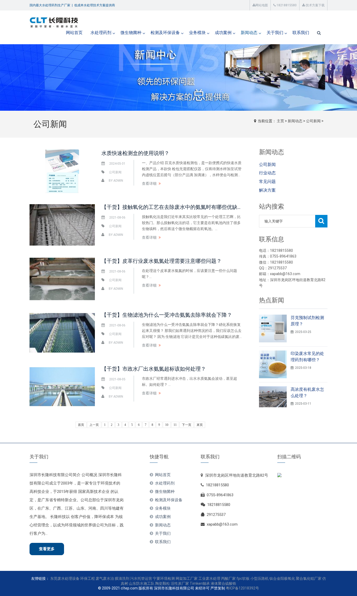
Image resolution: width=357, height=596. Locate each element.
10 (166, 425)
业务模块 (197, 32)
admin (118, 180)
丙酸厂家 (228, 578)
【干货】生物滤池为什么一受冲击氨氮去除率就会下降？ (166, 315)
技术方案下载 (315, 5)
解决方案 (267, 190)
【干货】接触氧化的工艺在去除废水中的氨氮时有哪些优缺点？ (174, 207)
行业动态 (267, 172)
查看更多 (47, 549)
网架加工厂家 (187, 578)
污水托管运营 (141, 578)
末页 (200, 425)
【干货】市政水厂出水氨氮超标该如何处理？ (153, 369)
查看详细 (149, 183)
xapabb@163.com (222, 524)
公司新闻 (313, 121)
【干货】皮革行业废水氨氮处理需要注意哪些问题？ (161, 261)
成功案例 (223, 32)
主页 (280, 121)
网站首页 (74, 32)
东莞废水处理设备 (64, 578)
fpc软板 (243, 578)
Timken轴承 (200, 583)
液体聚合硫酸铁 (223, 583)
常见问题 (267, 181)
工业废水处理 (209, 578)
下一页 (186, 425)
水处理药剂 (100, 32)
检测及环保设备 (165, 32)
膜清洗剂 (122, 578)
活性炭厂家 (180, 583)
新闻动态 (249, 32)
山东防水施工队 (141, 583)
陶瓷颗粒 (162, 583)
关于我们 (275, 32)
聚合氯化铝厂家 (308, 578)
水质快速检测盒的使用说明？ (135, 153)
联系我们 (300, 32)
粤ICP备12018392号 (242, 588)
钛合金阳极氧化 (282, 578)
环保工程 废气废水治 (97, 578)
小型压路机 (259, 578)
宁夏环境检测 (164, 578)
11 (175, 425)
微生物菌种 (130, 32)
